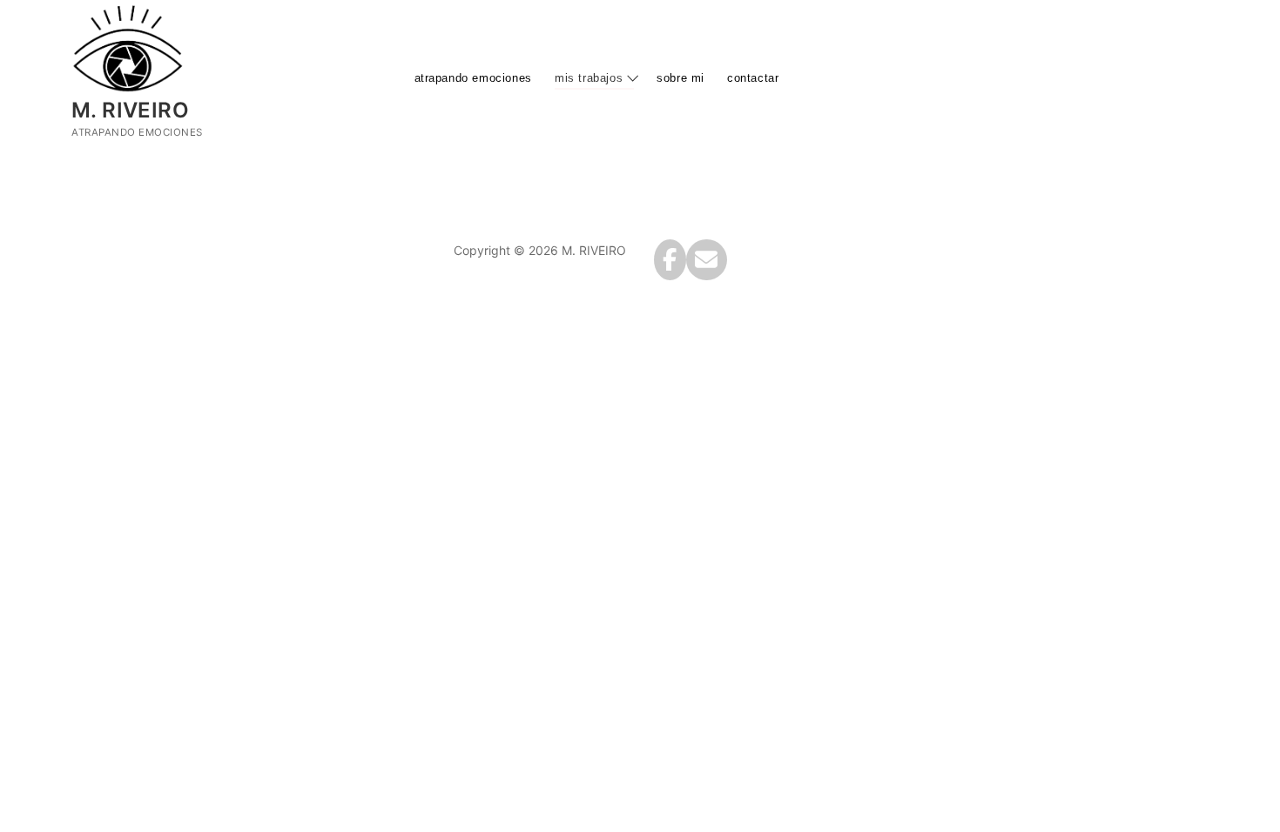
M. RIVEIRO (130, 110)
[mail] (706, 260)
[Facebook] (670, 260)
